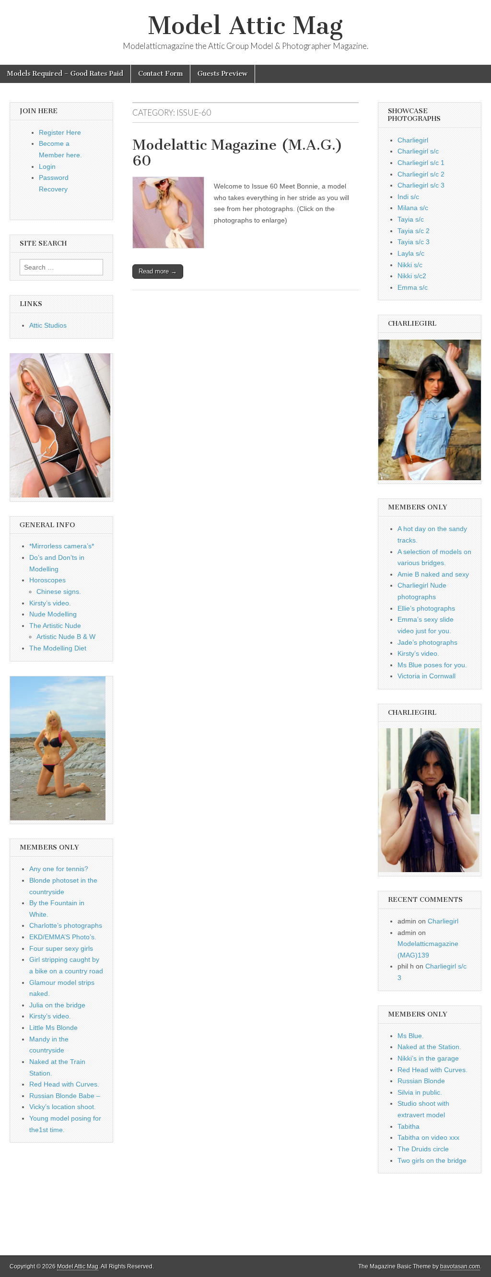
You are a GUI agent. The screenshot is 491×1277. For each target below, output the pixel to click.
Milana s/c (412, 208)
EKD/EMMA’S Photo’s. (62, 937)
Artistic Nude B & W (65, 636)
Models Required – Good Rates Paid (65, 74)
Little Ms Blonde (53, 1027)
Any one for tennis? (58, 869)
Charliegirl (412, 140)
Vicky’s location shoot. (62, 1107)
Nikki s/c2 (411, 276)
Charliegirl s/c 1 (420, 162)
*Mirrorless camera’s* (61, 546)
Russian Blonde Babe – (64, 1096)
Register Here (60, 132)
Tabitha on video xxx (428, 1137)
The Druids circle (423, 1149)
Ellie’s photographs (426, 608)
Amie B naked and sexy (433, 574)
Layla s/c (410, 253)
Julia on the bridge (57, 1005)
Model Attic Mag (245, 25)
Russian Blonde (421, 1081)
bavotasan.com (460, 1266)
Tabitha (408, 1126)
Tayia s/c (410, 219)
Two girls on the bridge (432, 1160)
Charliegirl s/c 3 (420, 185)
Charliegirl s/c (418, 151)
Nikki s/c (409, 265)
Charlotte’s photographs (65, 925)
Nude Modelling (53, 614)
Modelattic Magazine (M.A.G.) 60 (237, 153)
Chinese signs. (58, 591)
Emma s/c (412, 287)
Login (47, 166)
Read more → (158, 271)
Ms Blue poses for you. (432, 665)
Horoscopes (47, 580)
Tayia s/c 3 (413, 242)
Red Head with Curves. (64, 1084)
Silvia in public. (419, 1092)
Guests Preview (222, 74)
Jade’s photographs (427, 642)
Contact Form (160, 74)
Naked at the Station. (429, 1047)
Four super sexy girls (61, 948)
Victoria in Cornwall (426, 676)
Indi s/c (408, 197)
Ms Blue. (410, 1036)
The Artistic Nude (55, 625)
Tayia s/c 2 (413, 231)
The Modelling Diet (57, 648)
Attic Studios (48, 325)
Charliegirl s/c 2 (420, 174)
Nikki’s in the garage (428, 1058)
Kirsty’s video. (50, 603)
